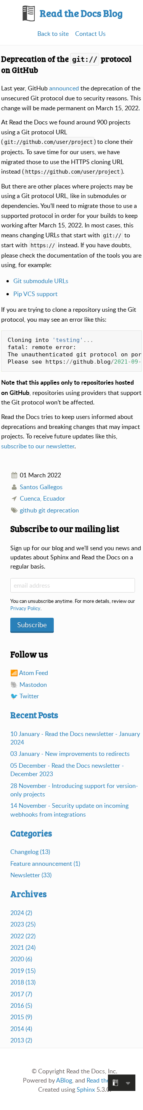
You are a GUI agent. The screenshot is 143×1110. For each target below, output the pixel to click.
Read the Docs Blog (80, 12)
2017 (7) (21, 994)
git (42, 510)
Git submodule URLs (40, 281)
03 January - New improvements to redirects (70, 753)
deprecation (63, 510)
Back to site (53, 33)
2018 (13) (22, 982)
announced (64, 88)
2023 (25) (22, 924)
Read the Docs (106, 1080)
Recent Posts (34, 714)
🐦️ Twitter (24, 696)
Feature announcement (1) (45, 863)
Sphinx (86, 1089)
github (28, 510)
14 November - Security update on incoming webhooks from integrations (69, 809)
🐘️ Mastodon (28, 684)
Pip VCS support (35, 294)
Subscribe (32, 624)
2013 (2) (21, 1040)
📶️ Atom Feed (29, 673)
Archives (28, 893)
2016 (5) (21, 1005)
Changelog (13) (30, 851)
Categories (31, 833)
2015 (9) (21, 1017)
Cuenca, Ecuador (42, 498)
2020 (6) (21, 959)
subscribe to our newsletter (37, 446)
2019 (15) (22, 971)
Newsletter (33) (30, 875)
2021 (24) (22, 947)
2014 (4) (21, 1029)
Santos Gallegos (41, 487)
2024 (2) (21, 913)
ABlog (64, 1080)
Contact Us (90, 33)
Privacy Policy (25, 608)
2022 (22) (22, 936)
